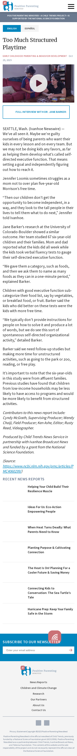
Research (38, 693)
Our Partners (39, 699)
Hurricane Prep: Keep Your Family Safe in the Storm (50, 611)
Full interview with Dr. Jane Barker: (41, 112)
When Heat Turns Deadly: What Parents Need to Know (49, 529)
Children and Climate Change (38, 688)
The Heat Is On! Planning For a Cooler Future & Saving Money (49, 570)
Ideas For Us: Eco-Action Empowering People (44, 509)
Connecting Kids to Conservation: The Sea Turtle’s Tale (49, 592)
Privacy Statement (18, 731)
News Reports (38, 682)
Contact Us (39, 710)
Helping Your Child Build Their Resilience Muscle (48, 489)
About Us (38, 705)
